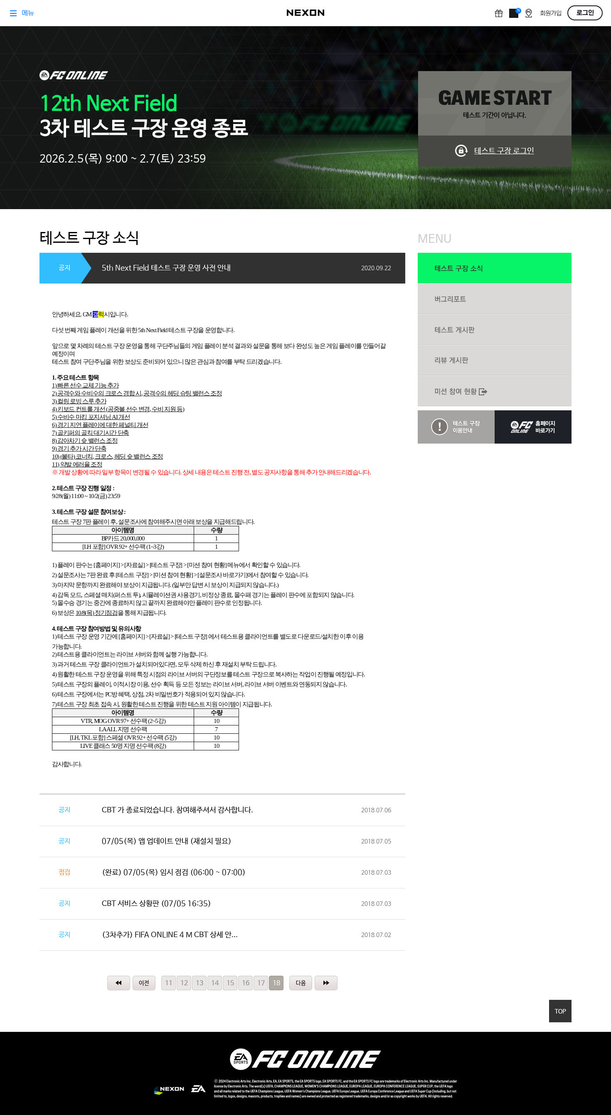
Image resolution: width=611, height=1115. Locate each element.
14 (215, 983)
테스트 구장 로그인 (504, 151)
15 (230, 983)
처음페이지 (118, 983)
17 (261, 983)
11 (168, 983)
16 (245, 983)
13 (199, 983)
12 (184, 983)
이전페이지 (144, 983)
